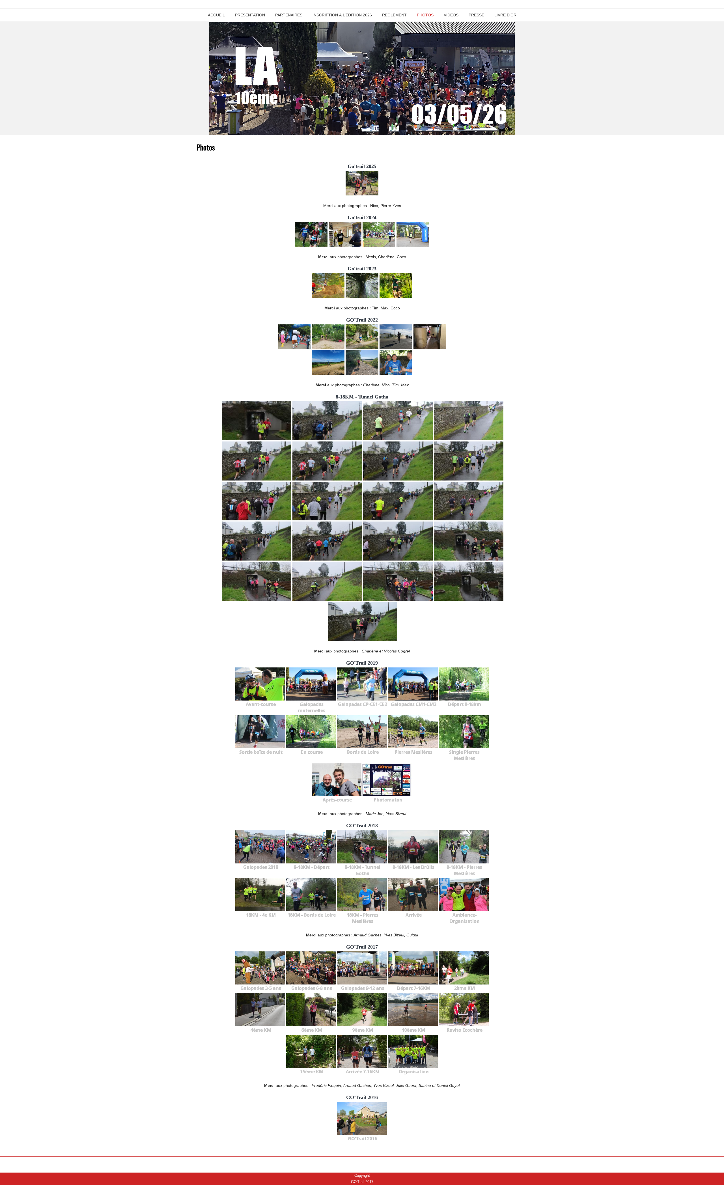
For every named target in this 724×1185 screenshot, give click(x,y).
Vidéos (451, 15)
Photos (425, 15)
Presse (476, 15)
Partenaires (288, 15)
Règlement (394, 15)
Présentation (250, 15)
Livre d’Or (505, 15)
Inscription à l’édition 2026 (342, 15)
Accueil (216, 15)
